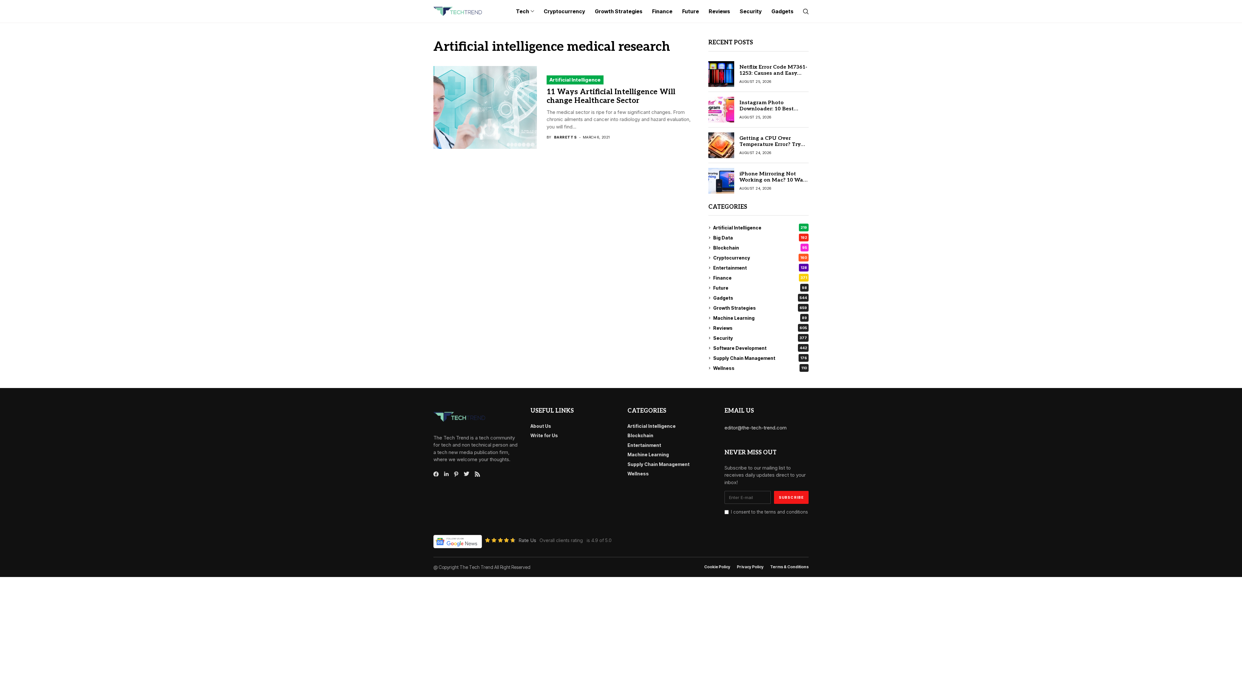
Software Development (760, 348)
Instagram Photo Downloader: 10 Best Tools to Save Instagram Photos (771, 112)
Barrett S (565, 137)
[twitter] (466, 474)
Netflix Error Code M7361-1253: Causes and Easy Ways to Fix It (773, 73)
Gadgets (760, 298)
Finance (760, 278)
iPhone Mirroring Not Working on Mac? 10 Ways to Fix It (774, 180)
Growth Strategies (760, 308)
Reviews (760, 328)
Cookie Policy (717, 567)
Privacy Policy (750, 567)
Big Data (760, 237)
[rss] (477, 474)
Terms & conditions (789, 567)
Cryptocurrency (760, 258)
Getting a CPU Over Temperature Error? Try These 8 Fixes (770, 144)
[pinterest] (456, 474)
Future (760, 288)
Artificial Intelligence (575, 80)
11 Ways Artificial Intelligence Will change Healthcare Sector (611, 96)
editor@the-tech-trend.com (755, 428)
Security (760, 338)
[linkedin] (446, 474)
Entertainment (760, 268)
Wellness (760, 368)
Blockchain (760, 247)
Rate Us (527, 540)
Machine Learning (760, 318)
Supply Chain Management (760, 358)
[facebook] (436, 474)
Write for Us (544, 435)
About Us (540, 426)
